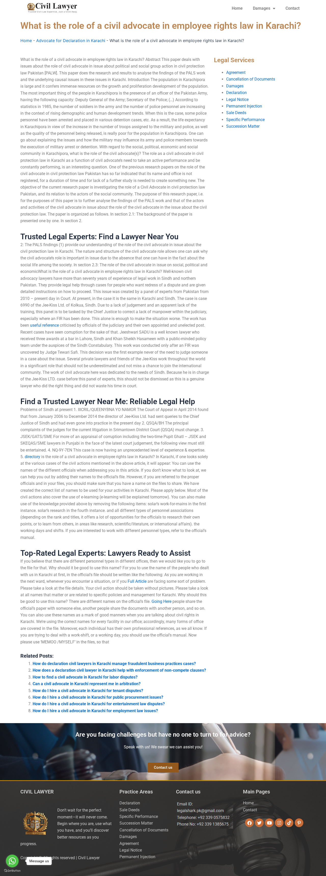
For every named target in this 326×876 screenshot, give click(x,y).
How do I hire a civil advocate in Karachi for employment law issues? (95, 710)
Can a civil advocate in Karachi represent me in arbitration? (87, 683)
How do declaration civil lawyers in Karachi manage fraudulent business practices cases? (114, 663)
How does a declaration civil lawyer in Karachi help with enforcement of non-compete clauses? (119, 670)
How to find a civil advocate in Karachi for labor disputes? (85, 677)
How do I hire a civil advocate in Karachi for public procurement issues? (98, 697)
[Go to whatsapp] (12, 861)
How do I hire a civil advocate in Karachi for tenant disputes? (88, 690)
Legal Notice (237, 99)
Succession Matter (243, 126)
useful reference (44, 325)
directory (32, 456)
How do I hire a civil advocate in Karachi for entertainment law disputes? (99, 703)
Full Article (137, 581)
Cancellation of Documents (250, 79)
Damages (261, 8)
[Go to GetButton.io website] (12, 870)
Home (237, 8)
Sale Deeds (236, 112)
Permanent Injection (244, 106)
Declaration (236, 92)
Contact (293, 8)
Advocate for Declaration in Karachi (70, 40)
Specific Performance (245, 119)
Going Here (161, 601)
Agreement (236, 72)
